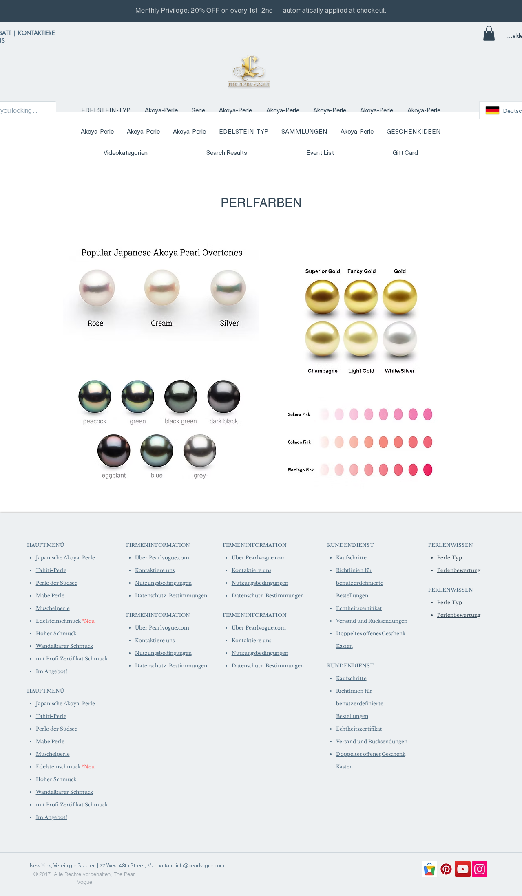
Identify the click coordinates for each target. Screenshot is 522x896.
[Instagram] (479, 869)
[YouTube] (463, 869)
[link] (489, 33)
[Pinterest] (446, 869)
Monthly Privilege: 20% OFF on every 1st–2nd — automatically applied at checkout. (261, 10)
